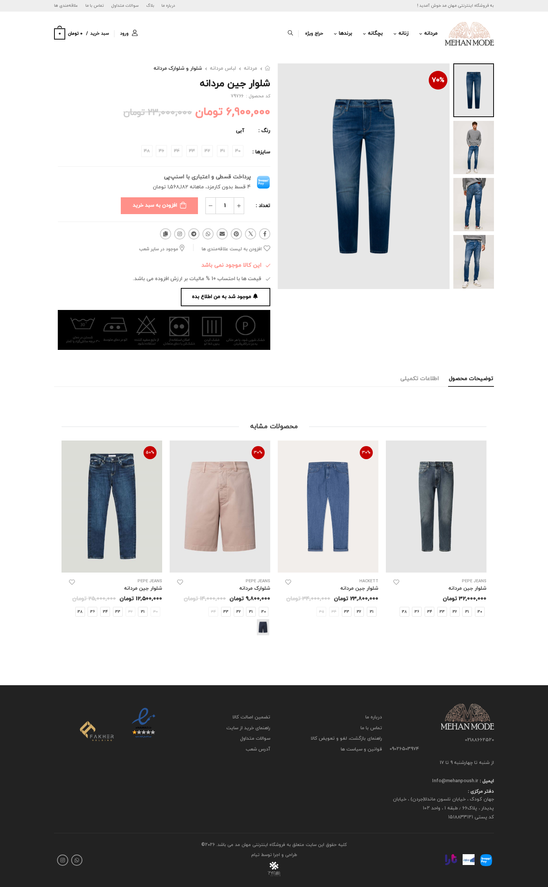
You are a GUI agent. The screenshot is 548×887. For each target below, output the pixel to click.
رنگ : (264, 130)
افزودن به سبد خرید (155, 205)
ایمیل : (486, 781)
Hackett (368, 581)
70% (438, 80)
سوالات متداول (125, 5)
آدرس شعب (258, 749)
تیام (255, 855)
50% (150, 452)
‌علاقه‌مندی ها (66, 5)
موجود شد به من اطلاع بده (221, 296)
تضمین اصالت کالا (251, 717)
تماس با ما (94, 5)
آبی (240, 130)
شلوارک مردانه (254, 588)
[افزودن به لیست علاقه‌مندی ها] (396, 582)
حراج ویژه (314, 34)
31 (467, 611)
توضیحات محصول (471, 379)
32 (455, 611)
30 (263, 611)
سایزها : (261, 152)
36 (417, 611)
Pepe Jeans (474, 581)
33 (442, 611)
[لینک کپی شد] (165, 233)
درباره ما (168, 5)
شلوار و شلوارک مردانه (178, 68)
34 (429, 611)
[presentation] (480, 545)
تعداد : (263, 205)
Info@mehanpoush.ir (455, 781)
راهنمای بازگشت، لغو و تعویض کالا (346, 738)
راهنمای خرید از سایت (248, 727)
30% (366, 452)
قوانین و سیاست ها (361, 749)
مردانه (431, 33)
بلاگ (150, 5)
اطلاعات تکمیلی (419, 379)
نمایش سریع (436, 563)
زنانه (404, 33)
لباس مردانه (223, 68)
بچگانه (375, 33)
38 (404, 611)
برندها (345, 33)
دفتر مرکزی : (481, 791)
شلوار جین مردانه (467, 588)
